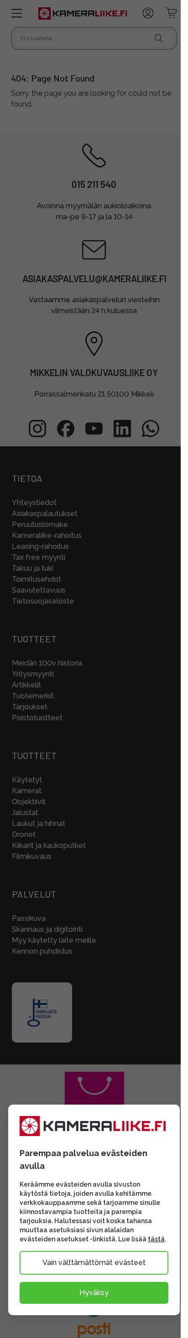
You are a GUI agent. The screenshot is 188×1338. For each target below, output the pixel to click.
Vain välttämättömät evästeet (94, 1262)
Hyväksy (94, 1292)
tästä (156, 1239)
